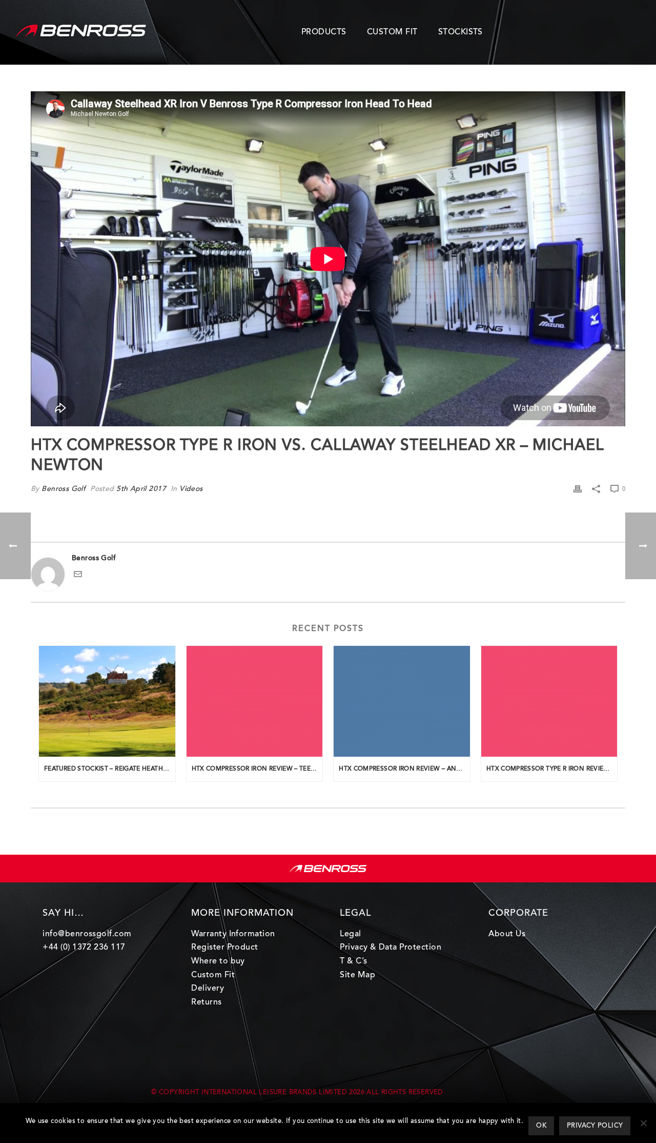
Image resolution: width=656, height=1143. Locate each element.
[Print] (577, 490)
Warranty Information (233, 934)
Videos (191, 489)
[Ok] (643, 1123)
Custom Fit (213, 975)
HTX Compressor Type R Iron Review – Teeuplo (552, 769)
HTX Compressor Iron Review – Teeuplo (257, 769)
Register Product (224, 947)
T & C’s (353, 961)
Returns (206, 1002)
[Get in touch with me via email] (78, 576)
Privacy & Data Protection (390, 947)
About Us (506, 934)
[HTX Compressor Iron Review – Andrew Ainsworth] (402, 701)
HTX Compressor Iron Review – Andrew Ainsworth (404, 769)
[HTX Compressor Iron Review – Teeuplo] (255, 701)
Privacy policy (595, 1125)
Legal (350, 934)
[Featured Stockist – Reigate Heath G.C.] (107, 701)
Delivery (207, 988)
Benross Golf (64, 489)
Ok (541, 1125)
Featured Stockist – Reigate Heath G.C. (109, 769)
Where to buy (218, 961)
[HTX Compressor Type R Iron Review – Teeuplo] (549, 701)
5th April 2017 (141, 489)
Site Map (357, 975)
